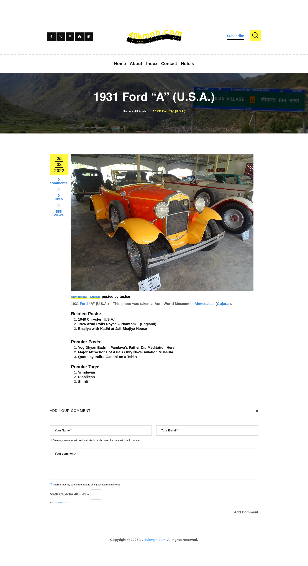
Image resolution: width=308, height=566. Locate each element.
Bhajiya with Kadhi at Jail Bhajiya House (112, 329)
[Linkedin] (88, 36)
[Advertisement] (154, 8)
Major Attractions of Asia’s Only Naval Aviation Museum (125, 352)
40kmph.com (155, 540)
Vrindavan (86, 372)
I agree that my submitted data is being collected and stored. (87, 484)
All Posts (140, 111)
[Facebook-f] (51, 36)
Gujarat (95, 296)
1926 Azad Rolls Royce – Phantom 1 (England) (117, 324)
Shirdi (83, 382)
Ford (84, 304)
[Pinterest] (79, 36)
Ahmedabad (79, 296)
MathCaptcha (62, 503)
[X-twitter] (61, 36)
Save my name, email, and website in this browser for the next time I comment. (97, 440)
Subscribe (235, 36)
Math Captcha (61, 494)
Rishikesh (86, 377)
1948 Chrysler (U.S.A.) (96, 319)
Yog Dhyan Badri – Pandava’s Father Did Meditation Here (126, 347)
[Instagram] (70, 36)
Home (127, 111)
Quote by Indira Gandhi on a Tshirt (107, 357)
